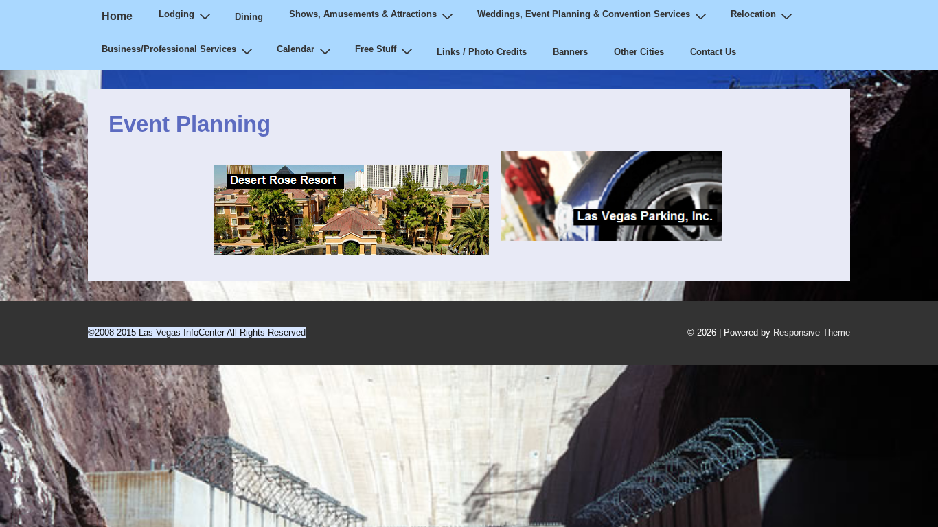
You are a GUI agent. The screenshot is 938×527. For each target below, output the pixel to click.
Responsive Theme (811, 332)
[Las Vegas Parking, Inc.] (618, 246)
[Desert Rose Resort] (351, 246)
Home (117, 16)
